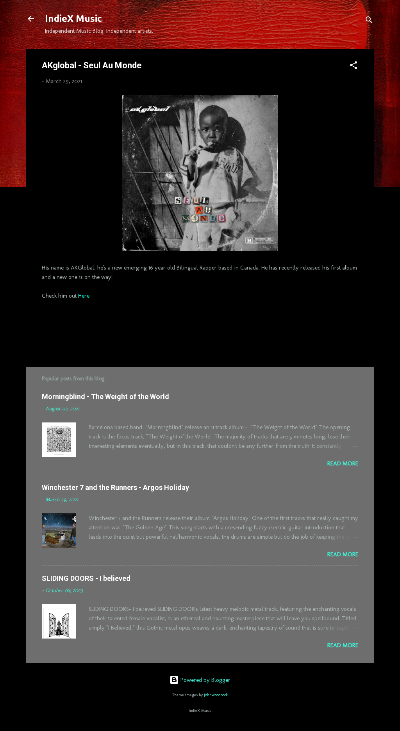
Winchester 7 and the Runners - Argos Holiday (115, 487)
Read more (342, 463)
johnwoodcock (216, 694)
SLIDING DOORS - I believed (86, 578)
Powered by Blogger (204, 679)
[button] (353, 66)
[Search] (369, 21)
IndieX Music (73, 18)
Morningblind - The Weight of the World (105, 396)
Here (83, 295)
